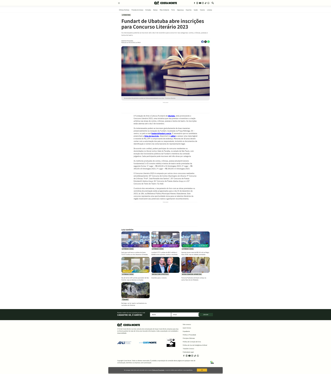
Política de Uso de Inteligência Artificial (195, 345)
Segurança (180, 10)
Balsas (155, 10)
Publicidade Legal (188, 352)
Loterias (209, 10)
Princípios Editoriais (189, 338)
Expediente (186, 331)
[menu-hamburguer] (119, 3)
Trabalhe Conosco (188, 348)
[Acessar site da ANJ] (124, 342)
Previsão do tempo (137, 10)
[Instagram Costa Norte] (203, 3)
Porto (173, 10)
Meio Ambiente (164, 10)
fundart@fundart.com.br (161, 133)
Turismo (202, 10)
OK (202, 370)
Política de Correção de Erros (192, 342)
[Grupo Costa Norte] (147, 342)
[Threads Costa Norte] (197, 3)
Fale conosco (187, 324)
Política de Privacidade (158, 370)
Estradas (148, 10)
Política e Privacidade (189, 335)
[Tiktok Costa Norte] (206, 3)
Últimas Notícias (124, 10)
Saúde (196, 10)
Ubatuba (171, 116)
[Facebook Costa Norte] (194, 3)
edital (173, 136)
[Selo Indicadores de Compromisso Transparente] (171, 342)
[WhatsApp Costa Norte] (208, 3)
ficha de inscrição (151, 136)
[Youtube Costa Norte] (200, 3)
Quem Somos (187, 328)
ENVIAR (205, 314)
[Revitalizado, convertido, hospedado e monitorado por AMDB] (212, 362)
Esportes (189, 10)
